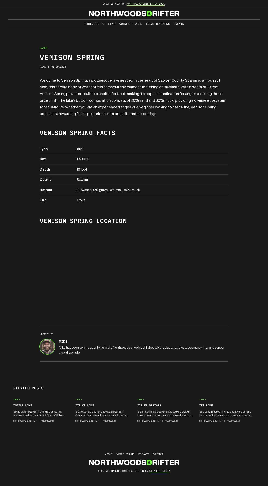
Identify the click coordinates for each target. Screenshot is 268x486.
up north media (159, 470)
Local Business (158, 24)
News (111, 24)
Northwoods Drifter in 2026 (146, 3)
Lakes (138, 24)
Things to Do (94, 24)
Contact (158, 454)
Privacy (143, 454)
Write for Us (125, 454)
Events (179, 24)
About (108, 454)
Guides (124, 24)
